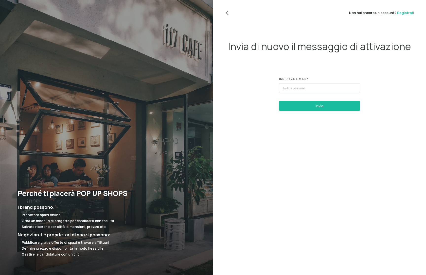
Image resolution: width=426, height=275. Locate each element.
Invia (319, 106)
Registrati (405, 12)
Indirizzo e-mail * (293, 79)
